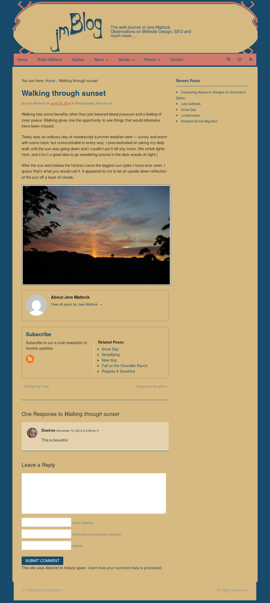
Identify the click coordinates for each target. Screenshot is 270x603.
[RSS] (30, 359)
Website (78, 546)
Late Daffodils (191, 103)
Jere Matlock (35, 103)
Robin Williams (49, 59)
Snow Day (188, 109)
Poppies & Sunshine (152, 386)
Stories (124, 59)
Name (83, 522)
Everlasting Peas (36, 386)
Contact (176, 59)
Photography (85, 103)
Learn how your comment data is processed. (125, 567)
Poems (150, 59)
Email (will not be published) (97, 534)
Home (22, 59)
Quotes (78, 59)
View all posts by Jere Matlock (76, 304)
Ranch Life (104, 103)
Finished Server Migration (199, 121)
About (99, 59)
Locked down (190, 115)
